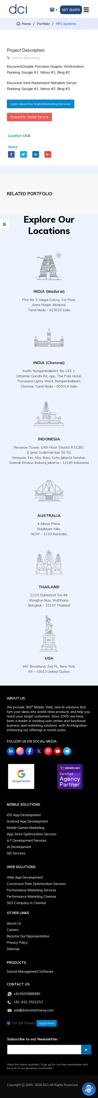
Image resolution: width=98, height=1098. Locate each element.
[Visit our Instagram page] (20, 751)
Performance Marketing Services (31, 890)
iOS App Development (24, 815)
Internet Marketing (25, 58)
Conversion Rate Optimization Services (36, 884)
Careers (13, 930)
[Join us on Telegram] (67, 751)
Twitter (23, 154)
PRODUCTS (16, 963)
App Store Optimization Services (32, 834)
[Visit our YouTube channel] (58, 751)
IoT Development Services (26, 840)
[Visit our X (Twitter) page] (39, 751)
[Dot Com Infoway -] (18, 9)
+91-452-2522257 (28, 1002)
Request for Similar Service (29, 117)
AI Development (19, 847)
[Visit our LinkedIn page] (11, 751)
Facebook (11, 154)
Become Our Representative (28, 936)
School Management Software (30, 971)
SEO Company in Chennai (26, 903)
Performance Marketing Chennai (31, 897)
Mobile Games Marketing (25, 828)
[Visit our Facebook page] (30, 751)
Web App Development (25, 877)
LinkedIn (35, 154)
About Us (14, 923)
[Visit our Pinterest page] (48, 751)
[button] (87, 8)
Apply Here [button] (46, 1023)
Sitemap (13, 949)
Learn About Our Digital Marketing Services (40, 104)
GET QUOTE (71, 10)
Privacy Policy (17, 943)
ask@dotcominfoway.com (34, 1010)
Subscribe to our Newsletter (33, 1039)
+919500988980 (27, 994)
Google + (47, 154)
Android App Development (27, 821)
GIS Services (16, 853)
